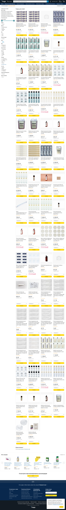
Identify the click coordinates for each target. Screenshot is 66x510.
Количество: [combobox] (19, 59)
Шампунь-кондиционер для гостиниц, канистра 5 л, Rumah (58, 406)
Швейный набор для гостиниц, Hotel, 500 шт (33, 433)
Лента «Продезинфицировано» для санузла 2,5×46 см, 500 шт (21, 212)
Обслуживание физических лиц (36, 490)
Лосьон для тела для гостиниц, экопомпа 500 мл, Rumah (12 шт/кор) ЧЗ (34, 239)
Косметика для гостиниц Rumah (6, 13)
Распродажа (11, 493)
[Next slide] (64, 463)
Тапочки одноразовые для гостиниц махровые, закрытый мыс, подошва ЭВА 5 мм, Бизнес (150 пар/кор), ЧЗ (58, 294)
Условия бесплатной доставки (38, 493)
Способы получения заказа (25, 493)
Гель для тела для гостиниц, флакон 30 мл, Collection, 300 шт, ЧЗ (34, 105)
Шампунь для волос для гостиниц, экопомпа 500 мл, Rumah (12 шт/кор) (46, 406)
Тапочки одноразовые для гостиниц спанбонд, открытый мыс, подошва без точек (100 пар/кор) (58, 323)
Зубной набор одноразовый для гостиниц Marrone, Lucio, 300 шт (21, 159)
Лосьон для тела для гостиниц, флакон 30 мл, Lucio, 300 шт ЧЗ (46, 212)
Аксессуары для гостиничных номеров (7, 16)
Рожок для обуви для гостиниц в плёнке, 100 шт (21, 293)
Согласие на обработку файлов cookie (41, 503)
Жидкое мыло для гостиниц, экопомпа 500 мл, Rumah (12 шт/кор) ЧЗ (58, 132)
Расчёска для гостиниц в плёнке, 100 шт (57, 266)
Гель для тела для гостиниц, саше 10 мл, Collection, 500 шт (58, 78)
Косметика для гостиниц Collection (6, 11)
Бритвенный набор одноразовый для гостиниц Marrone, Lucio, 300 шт (21, 25)
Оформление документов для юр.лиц (26, 496)
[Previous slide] (2, 463)
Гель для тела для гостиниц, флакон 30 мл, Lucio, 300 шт (46, 105)
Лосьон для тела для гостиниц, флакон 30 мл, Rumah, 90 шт (57, 212)
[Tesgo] (3, 1)
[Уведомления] (50, 1)
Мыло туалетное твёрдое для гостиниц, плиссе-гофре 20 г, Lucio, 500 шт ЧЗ (58, 239)
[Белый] (1, 41)
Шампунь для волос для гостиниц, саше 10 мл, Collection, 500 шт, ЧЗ (20, 379)
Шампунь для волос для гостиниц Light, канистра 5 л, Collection (46, 351)
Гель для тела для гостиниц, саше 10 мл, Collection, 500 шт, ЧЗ (21, 105)
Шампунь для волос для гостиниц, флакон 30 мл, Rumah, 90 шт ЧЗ (33, 406)
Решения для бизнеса (25, 489)
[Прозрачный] (4, 41)
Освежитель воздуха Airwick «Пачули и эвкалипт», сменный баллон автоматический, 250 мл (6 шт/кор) (27, 464)
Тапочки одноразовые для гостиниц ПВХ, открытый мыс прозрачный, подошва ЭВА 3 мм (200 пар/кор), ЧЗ (34, 323)
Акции (10, 492)
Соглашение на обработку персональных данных (26, 503)
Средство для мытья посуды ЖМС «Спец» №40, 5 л (47, 463)
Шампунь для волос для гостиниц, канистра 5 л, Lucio (58, 351)
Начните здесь (35, 477)
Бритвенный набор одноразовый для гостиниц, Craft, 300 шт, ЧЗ (46, 25)
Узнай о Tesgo (11, 490)
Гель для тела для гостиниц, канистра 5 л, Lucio (34, 78)
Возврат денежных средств (37, 496)
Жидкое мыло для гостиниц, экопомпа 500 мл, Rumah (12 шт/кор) (46, 132)
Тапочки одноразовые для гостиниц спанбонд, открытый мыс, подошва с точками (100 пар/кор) (21, 352)
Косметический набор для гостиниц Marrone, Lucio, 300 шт (58, 186)
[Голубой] (3, 41)
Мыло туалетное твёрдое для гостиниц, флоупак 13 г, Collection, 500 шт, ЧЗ (21, 266)
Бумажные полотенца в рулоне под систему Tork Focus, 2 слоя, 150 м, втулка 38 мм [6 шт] (8, 464)
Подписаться (51, 495)
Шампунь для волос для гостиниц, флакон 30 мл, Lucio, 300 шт (46, 379)
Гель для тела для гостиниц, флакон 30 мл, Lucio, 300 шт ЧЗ (58, 105)
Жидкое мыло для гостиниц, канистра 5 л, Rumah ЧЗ (34, 132)
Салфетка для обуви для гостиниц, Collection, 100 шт (33, 293)
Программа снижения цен (25, 490)
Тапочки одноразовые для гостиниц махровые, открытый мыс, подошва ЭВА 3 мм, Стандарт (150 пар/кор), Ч (21, 324)
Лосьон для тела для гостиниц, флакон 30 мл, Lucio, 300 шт (34, 212)
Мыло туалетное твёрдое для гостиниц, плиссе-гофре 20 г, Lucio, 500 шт (46, 239)
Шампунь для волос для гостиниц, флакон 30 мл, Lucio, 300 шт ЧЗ (58, 379)
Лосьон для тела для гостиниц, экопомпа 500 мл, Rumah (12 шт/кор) (21, 239)
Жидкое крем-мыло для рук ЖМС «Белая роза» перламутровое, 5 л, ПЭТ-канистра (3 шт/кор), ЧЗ (18, 464)
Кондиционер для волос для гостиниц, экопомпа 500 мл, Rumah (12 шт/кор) (46, 186)
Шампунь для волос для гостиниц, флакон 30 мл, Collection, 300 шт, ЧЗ (33, 379)
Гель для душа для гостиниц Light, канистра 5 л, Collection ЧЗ (34, 52)
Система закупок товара (13, 496)
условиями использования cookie (58, 504)
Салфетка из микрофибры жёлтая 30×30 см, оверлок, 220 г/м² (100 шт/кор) (38, 464)
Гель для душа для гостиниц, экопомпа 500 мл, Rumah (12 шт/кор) (21, 78)
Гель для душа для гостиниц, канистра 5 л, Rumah (46, 51)
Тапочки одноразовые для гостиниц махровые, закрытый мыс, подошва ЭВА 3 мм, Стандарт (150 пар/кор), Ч (46, 294)
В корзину (21, 35)
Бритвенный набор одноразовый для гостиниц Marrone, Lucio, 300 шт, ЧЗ (33, 25)
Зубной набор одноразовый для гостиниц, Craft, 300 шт (34, 158)
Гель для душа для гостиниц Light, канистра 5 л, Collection (21, 51)
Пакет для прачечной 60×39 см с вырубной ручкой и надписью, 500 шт (34, 266)
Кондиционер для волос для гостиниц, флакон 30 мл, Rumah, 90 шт (34, 186)
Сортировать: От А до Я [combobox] (60, 5)
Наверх (33, 481)
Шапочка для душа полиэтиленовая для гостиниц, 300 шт (19, 433)
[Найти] (48, 1)
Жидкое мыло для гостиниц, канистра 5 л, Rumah (21, 132)
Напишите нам (42, 485)
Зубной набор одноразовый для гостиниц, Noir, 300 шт (46, 158)
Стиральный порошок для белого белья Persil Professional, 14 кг (57, 463)
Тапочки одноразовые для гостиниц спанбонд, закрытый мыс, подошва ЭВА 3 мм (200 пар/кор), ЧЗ (46, 323)
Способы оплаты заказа (25, 492)
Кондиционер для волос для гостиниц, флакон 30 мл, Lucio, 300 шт (21, 186)
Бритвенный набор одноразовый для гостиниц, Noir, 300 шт (58, 25)
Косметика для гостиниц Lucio (6, 12)
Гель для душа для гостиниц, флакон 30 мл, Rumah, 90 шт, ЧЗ (58, 52)
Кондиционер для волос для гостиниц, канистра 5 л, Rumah (58, 158)
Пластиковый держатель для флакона (46, 266)
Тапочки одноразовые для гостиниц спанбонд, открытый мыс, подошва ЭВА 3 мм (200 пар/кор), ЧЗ (34, 352)
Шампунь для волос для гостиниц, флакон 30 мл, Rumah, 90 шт (20, 406)
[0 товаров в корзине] (64, 1)
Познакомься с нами (13, 489)
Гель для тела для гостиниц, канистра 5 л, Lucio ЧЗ (46, 78)
